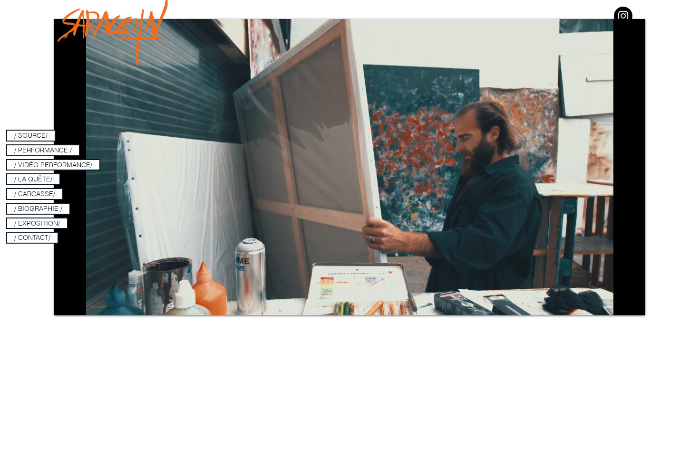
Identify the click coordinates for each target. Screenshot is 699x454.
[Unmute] (83, 302)
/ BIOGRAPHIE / (38, 208)
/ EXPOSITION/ (37, 223)
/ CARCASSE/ (34, 193)
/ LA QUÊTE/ (33, 179)
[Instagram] (623, 16)
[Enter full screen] (632, 302)
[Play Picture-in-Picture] (616, 302)
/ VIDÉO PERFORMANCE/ (53, 165)
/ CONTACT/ (32, 237)
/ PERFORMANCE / (43, 150)
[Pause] (66, 302)
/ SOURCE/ (31, 135)
